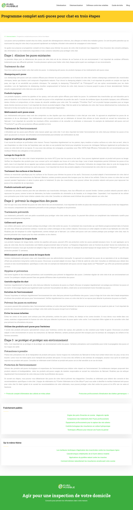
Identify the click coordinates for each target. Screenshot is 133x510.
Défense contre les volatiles (97, 5)
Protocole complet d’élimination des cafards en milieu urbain (28, 394)
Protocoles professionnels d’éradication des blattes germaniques (103, 394)
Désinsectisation (76, 5)
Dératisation (61, 5)
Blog (128, 5)
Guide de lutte (117, 5)
